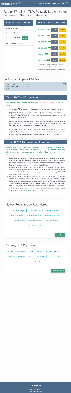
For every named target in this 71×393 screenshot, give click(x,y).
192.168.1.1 (41, 30)
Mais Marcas (60, 235)
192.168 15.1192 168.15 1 (54, 251)
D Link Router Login (18, 220)
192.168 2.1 (21, 256)
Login (25, 38)
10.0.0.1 (31, 256)
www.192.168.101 (36, 251)
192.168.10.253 (21, 251)
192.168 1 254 (35, 261)
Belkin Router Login (35, 220)
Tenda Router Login (51, 220)
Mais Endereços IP (58, 271)
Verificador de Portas (35, 391)
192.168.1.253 (42, 48)
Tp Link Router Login (34, 211)
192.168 (11, 256)
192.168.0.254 (42, 42)
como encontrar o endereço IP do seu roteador (28, 190)
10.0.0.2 (10, 251)
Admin (62, 30)
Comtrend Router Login (52, 216)
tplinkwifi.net (41, 60)
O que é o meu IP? (35, 389)
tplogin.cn (40, 54)
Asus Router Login (17, 216)
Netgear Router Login (34, 216)
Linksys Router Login (52, 211)
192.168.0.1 (41, 36)
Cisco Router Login (17, 211)
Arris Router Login (36, 225)
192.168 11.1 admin (55, 256)
